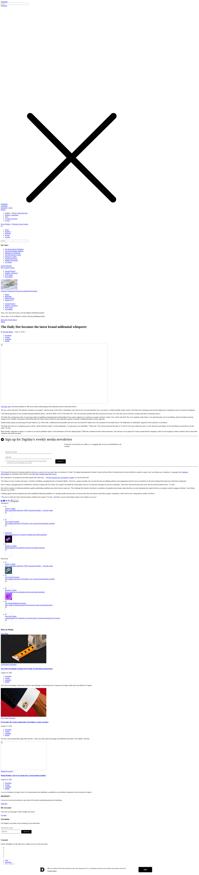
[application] (99, 869)
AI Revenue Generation (8, 664)
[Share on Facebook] (4, 501)
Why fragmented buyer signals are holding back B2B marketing (26, 535)
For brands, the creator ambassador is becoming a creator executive (24, 722)
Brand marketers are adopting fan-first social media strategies (25, 548)
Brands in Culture (11, 257)
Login (10, 208)
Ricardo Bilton (8, 332)
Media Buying (9, 298)
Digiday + (8, 224)
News (3, 224)
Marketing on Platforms (12, 253)
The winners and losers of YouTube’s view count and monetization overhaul (30, 523)
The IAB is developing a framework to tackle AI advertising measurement (27, 669)
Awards (25, 224)
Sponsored (8, 533)
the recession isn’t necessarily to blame (61, 477)
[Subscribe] (4, 206)
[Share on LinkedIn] (2, 501)
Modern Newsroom (11, 260)
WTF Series (9, 275)
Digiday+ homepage (11, 215)
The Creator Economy (12, 521)
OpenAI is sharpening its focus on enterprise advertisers (19, 291)
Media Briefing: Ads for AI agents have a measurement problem (23, 775)
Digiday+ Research (11, 273)
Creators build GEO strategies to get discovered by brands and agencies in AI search (32, 618)
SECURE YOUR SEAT (9, 320)
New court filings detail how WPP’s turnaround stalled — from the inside (29, 510)
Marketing (8, 296)
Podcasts (15, 224)
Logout (7, 220)
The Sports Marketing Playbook (15, 603)
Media (7, 294)
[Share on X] (6, 501)
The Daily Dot (5, 406)
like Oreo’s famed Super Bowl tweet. (44, 474)
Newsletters (9, 277)
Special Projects (10, 271)
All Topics (8, 262)
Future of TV (9, 300)
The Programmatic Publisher (14, 249)
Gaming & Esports (11, 258)
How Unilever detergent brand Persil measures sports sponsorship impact (29, 605)
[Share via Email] (9, 501)
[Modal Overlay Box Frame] (99, 453)
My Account (5, 268)
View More (4, 633)
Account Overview (11, 219)
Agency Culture (10, 508)
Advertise (8, 862)
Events (20, 224)
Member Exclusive (7, 771)
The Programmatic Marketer (14, 251)
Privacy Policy (10, 864)
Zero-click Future (10, 616)
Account (3, 815)
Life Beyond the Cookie (13, 255)
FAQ (6, 217)
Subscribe (4, 208)
